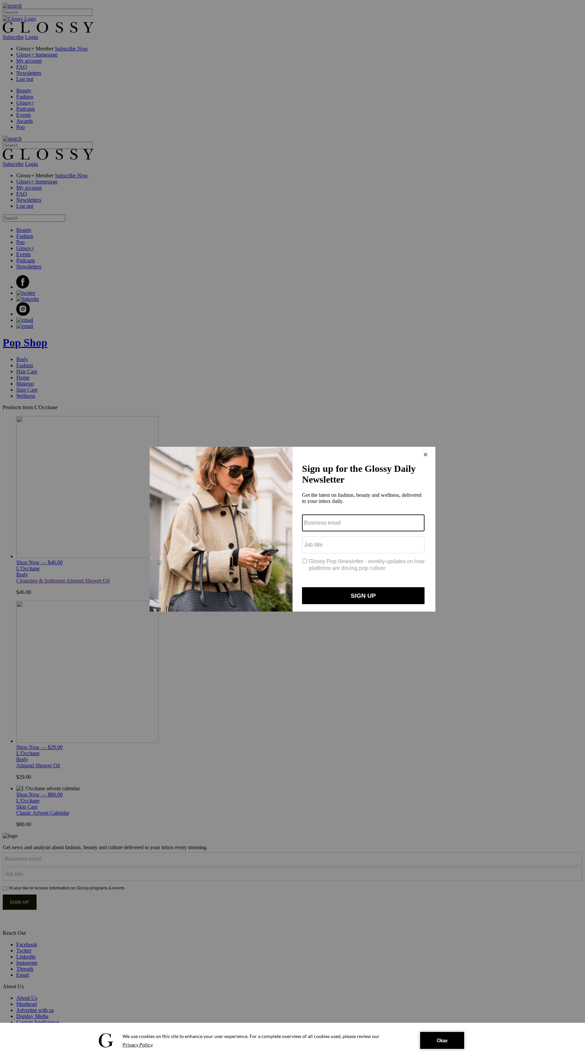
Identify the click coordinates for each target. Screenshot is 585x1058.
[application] (292, 1040)
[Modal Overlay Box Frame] (292, 529)
